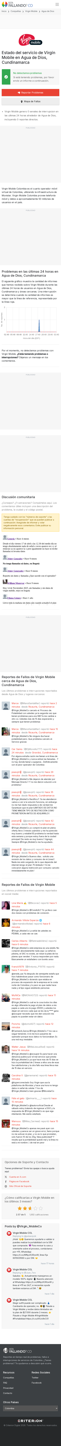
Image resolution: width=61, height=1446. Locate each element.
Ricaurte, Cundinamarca (41, 706)
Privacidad (8, 1388)
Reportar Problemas (32, 92)
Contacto (7, 1393)
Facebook (37, 1382)
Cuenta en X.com (17, 1177)
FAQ (5, 1382)
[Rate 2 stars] (25, 1208)
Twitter (35, 1377)
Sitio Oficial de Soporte (20, 1186)
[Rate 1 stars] (20, 1208)
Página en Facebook (19, 1181)
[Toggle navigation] (57, 4)
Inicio (4, 11)
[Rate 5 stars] (41, 1208)
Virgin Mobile (31, 11)
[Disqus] (30, 569)
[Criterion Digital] (30, 1421)
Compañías (16, 11)
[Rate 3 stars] (30, 1208)
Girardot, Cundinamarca (45, 752)
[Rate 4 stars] (35, 1208)
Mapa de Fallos (32, 101)
